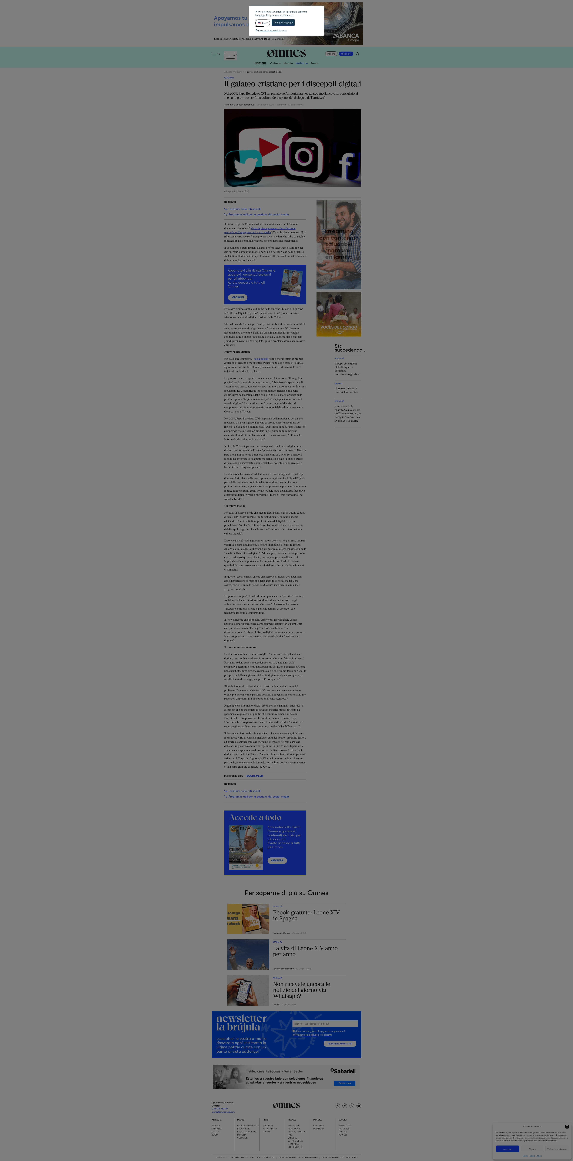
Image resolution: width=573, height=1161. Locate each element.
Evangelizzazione (246, 1132)
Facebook (344, 1128)
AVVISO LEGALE (222, 1158)
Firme (265, 1120)
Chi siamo (318, 1125)
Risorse (292, 1120)
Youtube (343, 1135)
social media (261, 358)
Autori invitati (270, 1128)
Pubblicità (318, 1128)
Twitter (343, 1132)
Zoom (314, 63)
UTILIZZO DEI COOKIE (266, 1158)
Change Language (283, 22)
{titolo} (525, 1155)
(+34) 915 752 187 (220, 1109)
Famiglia (241, 1135)
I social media (254, 775)
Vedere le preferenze (556, 1148)
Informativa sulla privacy (305, 1034)
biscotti (328, 1034)
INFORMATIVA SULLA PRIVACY (243, 1158)
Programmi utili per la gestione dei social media (258, 214)
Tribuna (266, 1132)
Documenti (294, 1128)
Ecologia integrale (248, 1125)
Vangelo (292, 1138)
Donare (331, 54)
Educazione (243, 1128)
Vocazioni (242, 1138)
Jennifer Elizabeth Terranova (239, 104)
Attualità (228, 72)
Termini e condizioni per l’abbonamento (339, 1158)
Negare (532, 1148)
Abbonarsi (346, 54)
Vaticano (302, 63)
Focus (240, 1120)
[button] (567, 1126)
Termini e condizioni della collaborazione (298, 1158)
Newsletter (345, 1125)
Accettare (507, 1148)
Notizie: (261, 63)
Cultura (275, 63)
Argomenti (293, 1125)
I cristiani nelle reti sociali (244, 209)
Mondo (288, 63)
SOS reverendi (295, 1147)
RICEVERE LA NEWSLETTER (340, 1043)
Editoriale (268, 1125)
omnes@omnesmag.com (223, 1112)
